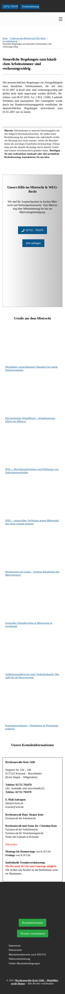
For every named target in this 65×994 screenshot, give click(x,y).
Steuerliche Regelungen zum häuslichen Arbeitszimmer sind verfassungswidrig (30, 64)
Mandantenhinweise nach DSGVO (27, 954)
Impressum (15, 945)
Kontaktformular (32, 922)
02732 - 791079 (34, 230)
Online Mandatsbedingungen (24, 963)
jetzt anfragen (33, 243)
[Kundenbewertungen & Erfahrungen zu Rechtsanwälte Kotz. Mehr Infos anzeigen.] (33, 911)
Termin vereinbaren (32, 933)
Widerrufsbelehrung (19, 958)
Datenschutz (15, 950)
